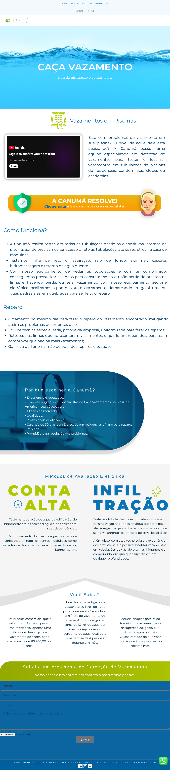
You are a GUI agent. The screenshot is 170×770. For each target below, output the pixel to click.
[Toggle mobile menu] (163, 20)
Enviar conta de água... (12, 731)
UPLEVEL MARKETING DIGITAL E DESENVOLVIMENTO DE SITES (128, 763)
